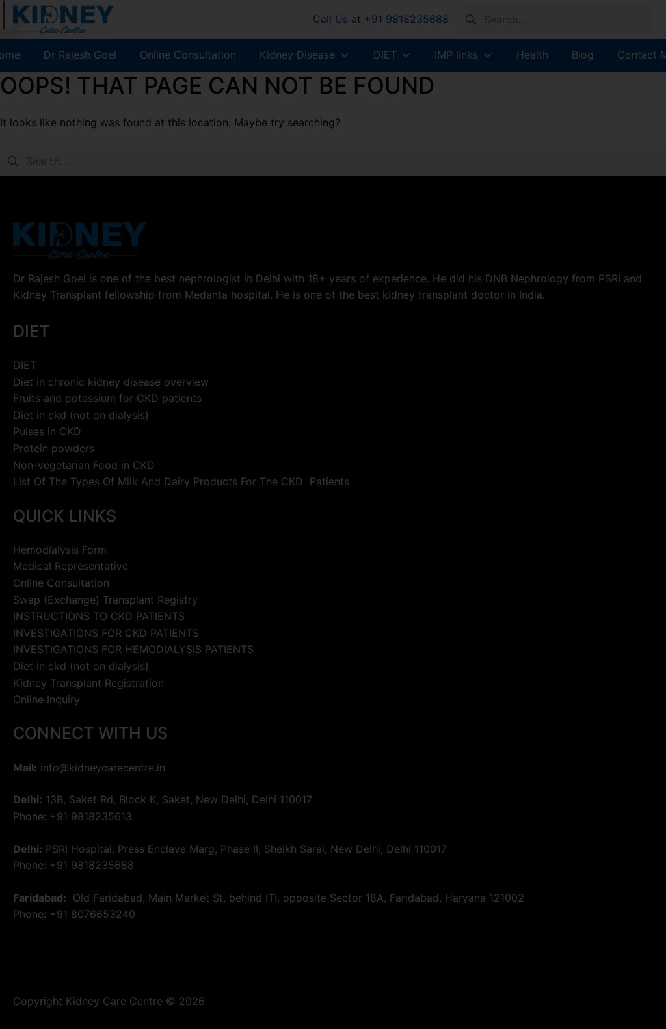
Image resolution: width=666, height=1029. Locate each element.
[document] (333, 514)
